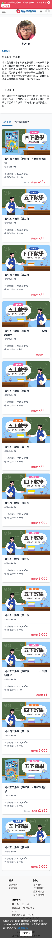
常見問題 (13, 888)
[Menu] (4, 11)
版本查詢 (37, 884)
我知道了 (26, 933)
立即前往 (5, 6)
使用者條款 (39, 888)
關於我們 (13, 884)
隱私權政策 (22, 927)
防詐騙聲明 (39, 894)
